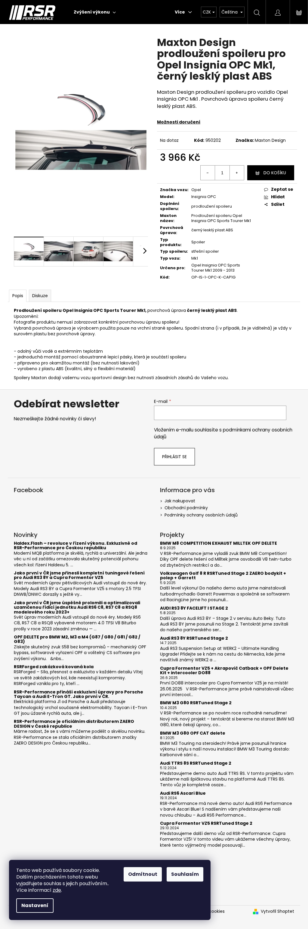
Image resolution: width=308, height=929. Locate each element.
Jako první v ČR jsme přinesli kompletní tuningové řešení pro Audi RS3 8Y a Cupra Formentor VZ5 (79, 575)
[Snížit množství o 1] (208, 173)
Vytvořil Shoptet (277, 911)
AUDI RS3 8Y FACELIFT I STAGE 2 (194, 608)
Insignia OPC (203, 197)
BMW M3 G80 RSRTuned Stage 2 (196, 703)
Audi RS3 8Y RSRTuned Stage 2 (194, 638)
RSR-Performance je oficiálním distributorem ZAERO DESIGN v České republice (74, 724)
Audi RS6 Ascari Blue (183, 793)
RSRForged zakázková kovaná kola (54, 667)
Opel (196, 190)
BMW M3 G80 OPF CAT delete (192, 733)
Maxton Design (270, 140)
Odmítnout (142, 874)
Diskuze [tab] (40, 296)
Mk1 (194, 258)
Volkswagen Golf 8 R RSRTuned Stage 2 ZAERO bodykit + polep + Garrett (223, 575)
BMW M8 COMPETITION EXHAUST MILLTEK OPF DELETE (218, 543)
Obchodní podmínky (186, 508)
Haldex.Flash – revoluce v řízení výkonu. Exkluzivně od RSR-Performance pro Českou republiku (75, 545)
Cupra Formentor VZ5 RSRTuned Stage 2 (206, 823)
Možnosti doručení (178, 122)
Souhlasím (185, 874)
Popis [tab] (17, 296)
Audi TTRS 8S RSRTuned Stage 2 (195, 763)
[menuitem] (94, 12)
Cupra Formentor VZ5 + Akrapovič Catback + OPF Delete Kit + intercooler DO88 (224, 670)
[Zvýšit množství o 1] (236, 173)
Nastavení (34, 905)
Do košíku (274, 173)
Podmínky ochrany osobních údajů (201, 515)
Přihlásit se (174, 457)
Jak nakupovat (180, 501)
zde (57, 890)
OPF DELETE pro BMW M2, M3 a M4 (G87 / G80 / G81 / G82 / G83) (77, 639)
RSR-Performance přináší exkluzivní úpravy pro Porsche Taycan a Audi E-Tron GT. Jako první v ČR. (78, 694)
